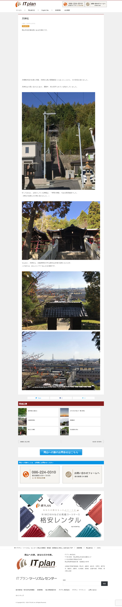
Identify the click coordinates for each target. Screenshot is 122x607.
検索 (64, 580)
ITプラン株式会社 (64, 590)
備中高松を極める (32, 411)
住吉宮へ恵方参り (97, 441)
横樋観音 (72, 420)
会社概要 (67, 10)
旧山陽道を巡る (74, 429)
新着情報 (58, 10)
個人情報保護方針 (50, 590)
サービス (19, 10)
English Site (45, 10)
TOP (44, 548)
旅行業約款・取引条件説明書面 (25, 590)
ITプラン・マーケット (79, 590)
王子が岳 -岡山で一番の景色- (77, 411)
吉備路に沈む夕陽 (24, 441)
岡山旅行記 (31, 10)
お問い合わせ (93, 590)
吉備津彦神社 (31, 420)
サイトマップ (20, 595)
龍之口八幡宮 (31, 429)
